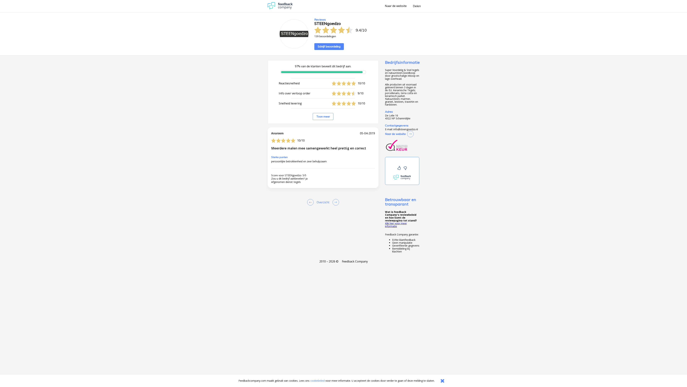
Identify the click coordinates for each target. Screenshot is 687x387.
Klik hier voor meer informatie (396, 225)
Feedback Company (355, 261)
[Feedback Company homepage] (280, 8)
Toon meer (323, 116)
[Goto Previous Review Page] (311, 202)
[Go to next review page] (335, 202)
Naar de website (396, 6)
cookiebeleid (317, 380)
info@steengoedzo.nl (405, 129)
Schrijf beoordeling (329, 46)
